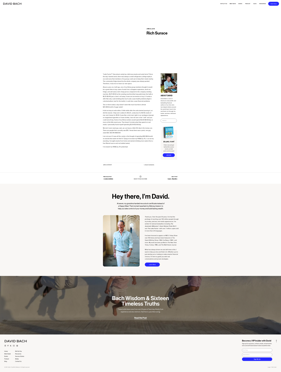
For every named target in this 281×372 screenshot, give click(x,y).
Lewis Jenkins (108, 179)
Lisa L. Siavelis (172, 179)
